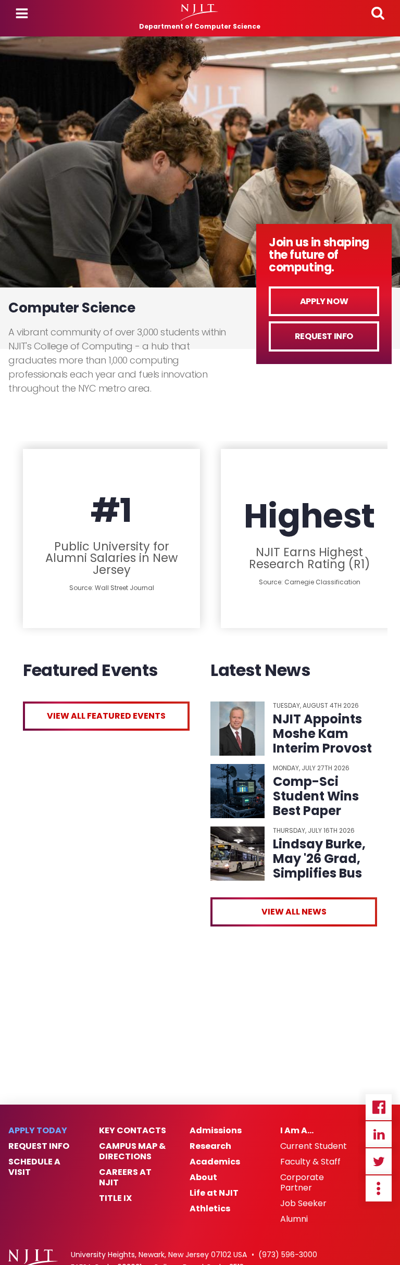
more (379, 1188)
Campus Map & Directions (132, 1151)
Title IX (115, 1198)
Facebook (379, 1107)
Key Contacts (132, 1130)
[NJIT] (199, 12)
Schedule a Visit (34, 1167)
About (203, 1177)
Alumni (294, 1219)
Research (210, 1146)
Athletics (210, 1209)
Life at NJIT (214, 1193)
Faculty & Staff (310, 1162)
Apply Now (324, 301)
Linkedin (379, 1134)
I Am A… (297, 1130)
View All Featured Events (106, 716)
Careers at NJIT (125, 1177)
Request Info (324, 336)
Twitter (379, 1161)
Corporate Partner (302, 1182)
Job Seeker (303, 1203)
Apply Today (37, 1130)
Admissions (216, 1130)
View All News (294, 912)
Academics (215, 1162)
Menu (22, 13)
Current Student (313, 1146)
